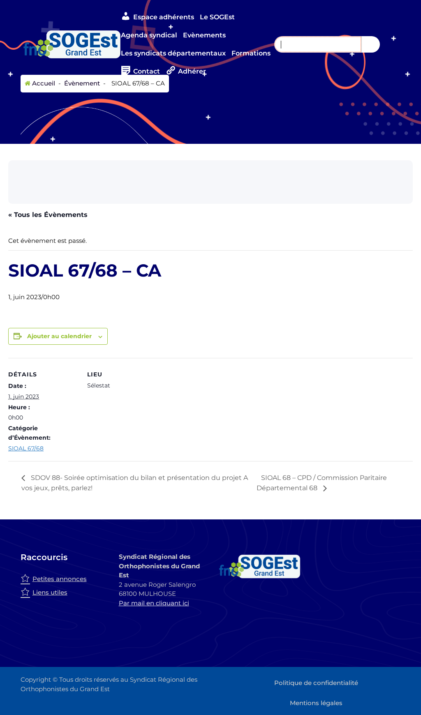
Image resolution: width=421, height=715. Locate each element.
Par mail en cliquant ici (154, 603)
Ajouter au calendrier (59, 336)
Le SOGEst (217, 17)
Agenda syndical (149, 35)
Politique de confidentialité (316, 683)
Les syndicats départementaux (173, 53)
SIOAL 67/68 (26, 448)
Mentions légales (316, 703)
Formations (251, 53)
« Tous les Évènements (48, 215)
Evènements (204, 35)
